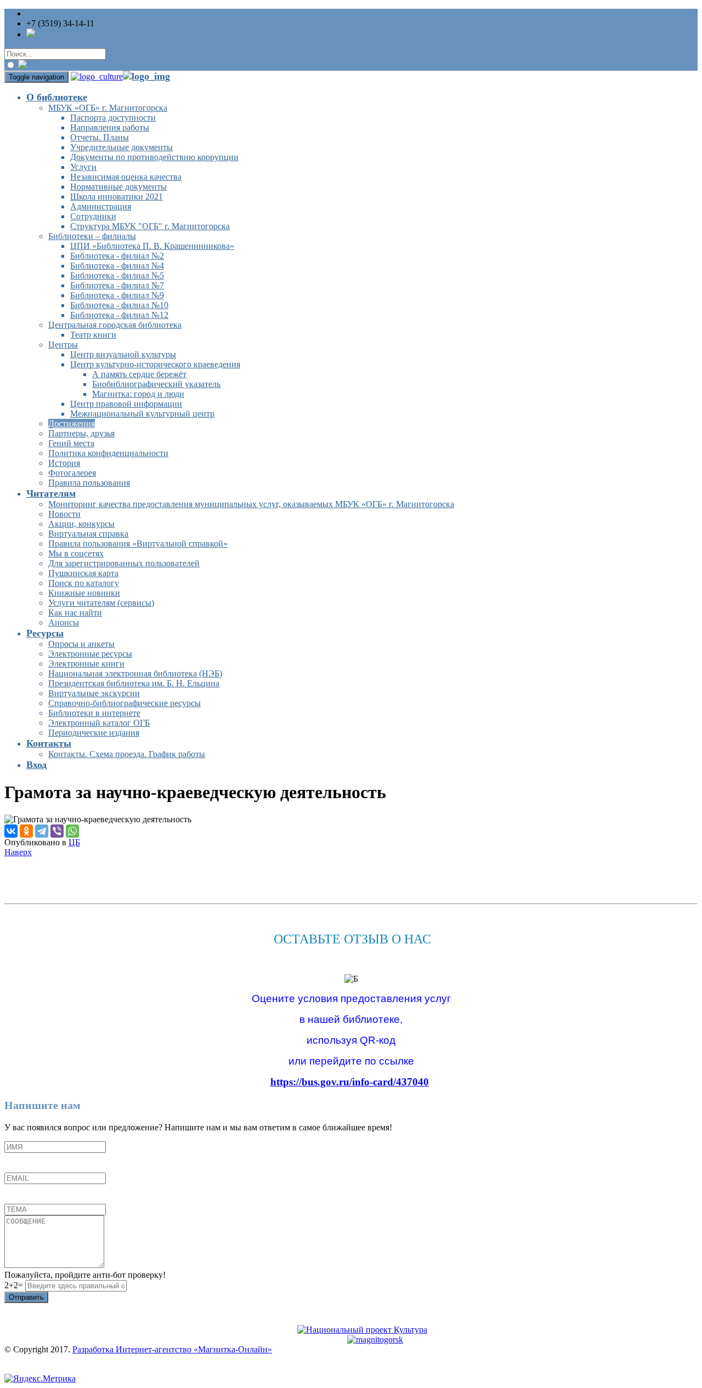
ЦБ (74, 842)
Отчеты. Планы (99, 137)
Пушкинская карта (83, 573)
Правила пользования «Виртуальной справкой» (138, 543)
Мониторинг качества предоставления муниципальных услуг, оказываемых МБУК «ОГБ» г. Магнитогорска (251, 504)
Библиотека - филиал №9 (117, 295)
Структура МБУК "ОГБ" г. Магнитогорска (150, 226)
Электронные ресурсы (90, 653)
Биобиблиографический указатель (156, 384)
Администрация (100, 206)
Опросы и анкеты (81, 644)
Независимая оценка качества (126, 176)
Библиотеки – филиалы (92, 236)
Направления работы (109, 127)
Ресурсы (45, 633)
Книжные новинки (84, 593)
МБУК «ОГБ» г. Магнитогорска (107, 107)
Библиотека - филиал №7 (117, 285)
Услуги (83, 167)
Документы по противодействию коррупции (154, 157)
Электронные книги (86, 663)
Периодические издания (93, 732)
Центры (63, 344)
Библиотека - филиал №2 (117, 255)
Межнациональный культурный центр (142, 413)
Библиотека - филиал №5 (117, 275)
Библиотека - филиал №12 (119, 315)
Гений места (71, 443)
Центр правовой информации (126, 403)
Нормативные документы (118, 186)
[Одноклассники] (26, 831)
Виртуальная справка (88, 533)
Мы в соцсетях (76, 553)
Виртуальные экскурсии (94, 693)
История (64, 463)
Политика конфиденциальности (108, 453)
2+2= (14, 1285)
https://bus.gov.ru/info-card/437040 (349, 1082)
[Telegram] (41, 831)
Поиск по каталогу (83, 583)
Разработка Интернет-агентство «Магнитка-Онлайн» (172, 1349)
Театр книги (93, 334)
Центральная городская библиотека (115, 324)
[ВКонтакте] (11, 831)
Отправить (26, 1297)
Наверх (18, 852)
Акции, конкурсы (81, 523)
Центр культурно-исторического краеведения (155, 364)
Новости (64, 514)
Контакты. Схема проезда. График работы (126, 754)
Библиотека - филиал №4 (117, 265)
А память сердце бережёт (139, 374)
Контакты (48, 743)
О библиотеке (56, 97)
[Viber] (57, 831)
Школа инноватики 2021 (116, 196)
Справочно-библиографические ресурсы (124, 703)
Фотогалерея (72, 472)
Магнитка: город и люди (138, 394)
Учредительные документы (121, 147)
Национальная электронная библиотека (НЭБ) (135, 673)
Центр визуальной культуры (123, 354)
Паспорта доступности (113, 117)
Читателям (51, 493)
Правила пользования (89, 482)
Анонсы (63, 622)
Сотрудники (93, 216)
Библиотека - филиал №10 (119, 305)
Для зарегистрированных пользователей (124, 563)
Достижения (71, 423)
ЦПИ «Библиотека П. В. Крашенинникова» (152, 246)
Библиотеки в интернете (94, 713)
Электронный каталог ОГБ (99, 722)
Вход (36, 764)
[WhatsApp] (72, 831)
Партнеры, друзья (81, 433)
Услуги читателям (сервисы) (101, 602)
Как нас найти (75, 612)
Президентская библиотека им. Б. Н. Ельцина (133, 683)
